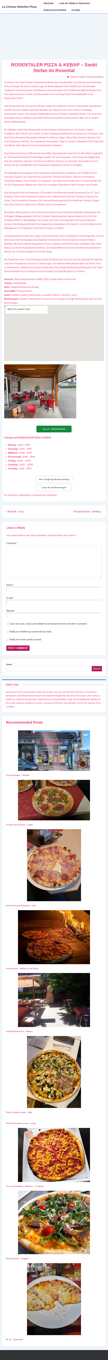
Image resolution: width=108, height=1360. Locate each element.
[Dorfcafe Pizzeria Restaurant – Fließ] (54, 865)
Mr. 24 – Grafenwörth (14, 1339)
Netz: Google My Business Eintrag (54, 479)
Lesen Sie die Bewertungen (54, 487)
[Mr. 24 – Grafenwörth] (54, 1299)
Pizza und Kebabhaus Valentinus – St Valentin (25, 1186)
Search (9, 664)
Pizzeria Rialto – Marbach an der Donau (22, 969)
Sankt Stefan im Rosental (92, 77)
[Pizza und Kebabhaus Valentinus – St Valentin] (54, 1155)
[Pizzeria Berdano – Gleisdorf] (54, 751)
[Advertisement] (54, 34)
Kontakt (76, 10)
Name (9, 585)
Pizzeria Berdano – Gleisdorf (17, 775)
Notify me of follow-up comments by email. (31, 631)
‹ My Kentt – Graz (14, 511)
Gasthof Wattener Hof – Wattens (19, 1031)
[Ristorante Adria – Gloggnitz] (54, 1223)
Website (10, 611)
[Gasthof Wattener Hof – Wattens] (54, 1000)
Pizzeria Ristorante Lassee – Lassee (21, 1123)
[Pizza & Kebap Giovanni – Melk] (54, 1072)
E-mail (9, 598)
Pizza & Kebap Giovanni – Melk (19, 1112)
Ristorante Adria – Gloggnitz (17, 1259)
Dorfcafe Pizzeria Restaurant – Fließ (21, 906)
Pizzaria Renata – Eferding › (88, 511)
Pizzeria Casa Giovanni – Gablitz (19, 825)
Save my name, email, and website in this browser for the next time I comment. (48, 624)
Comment (11, 543)
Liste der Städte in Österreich (74, 3)
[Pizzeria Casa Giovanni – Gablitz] (54, 800)
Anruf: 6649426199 (54, 429)
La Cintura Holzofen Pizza (19, 6)
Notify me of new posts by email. (26, 639)
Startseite (49, 3)
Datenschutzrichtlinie (55, 10)
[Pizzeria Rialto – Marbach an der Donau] (54, 937)
